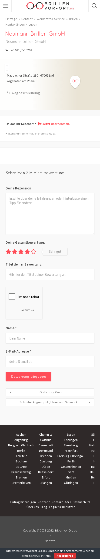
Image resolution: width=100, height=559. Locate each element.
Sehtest (27, 19)
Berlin (21, 450)
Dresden (46, 456)
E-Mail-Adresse (18, 351)
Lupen (33, 24)
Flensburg (71, 445)
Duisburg (46, 461)
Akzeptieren (65, 555)
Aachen (21, 434)
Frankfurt (71, 450)
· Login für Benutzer (61, 507)
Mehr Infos (44, 555)
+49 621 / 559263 (20, 50)
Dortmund (46, 450)
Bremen (21, 477)
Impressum (50, 540)
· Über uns (32, 507)
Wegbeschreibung (25, 93)
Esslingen (71, 440)
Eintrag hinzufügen (23, 502)
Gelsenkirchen (71, 467)
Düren (46, 467)
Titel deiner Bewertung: (24, 264)
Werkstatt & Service (51, 19)
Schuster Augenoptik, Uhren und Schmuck (49, 402)
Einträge (11, 19)
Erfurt (46, 477)
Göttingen (71, 483)
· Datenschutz (80, 502)
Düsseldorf (45, 472)
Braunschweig (21, 472)
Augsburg (21, 440)
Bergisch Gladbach (21, 445)
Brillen (73, 19)
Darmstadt (46, 445)
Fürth (71, 461)
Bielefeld (21, 456)
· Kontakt (56, 502)
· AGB (67, 502)
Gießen (71, 477)
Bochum (21, 461)
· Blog (43, 507)
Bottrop (21, 467)
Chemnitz (45, 434)
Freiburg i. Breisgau (70, 456)
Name (11, 328)
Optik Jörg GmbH (51, 392)
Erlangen (46, 483)
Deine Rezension (18, 188)
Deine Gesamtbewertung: (25, 242)
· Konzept (43, 502)
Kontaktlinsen (15, 24)
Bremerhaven (21, 483)
